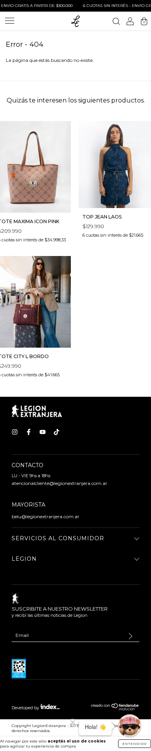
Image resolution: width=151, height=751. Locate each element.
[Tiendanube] (115, 709)
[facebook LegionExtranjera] (29, 432)
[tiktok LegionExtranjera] (56, 432)
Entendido (134, 744)
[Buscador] (116, 22)
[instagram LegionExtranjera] (15, 432)
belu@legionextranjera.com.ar (45, 516)
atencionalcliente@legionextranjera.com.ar (59, 483)
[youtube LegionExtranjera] (42, 432)
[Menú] (9, 24)
